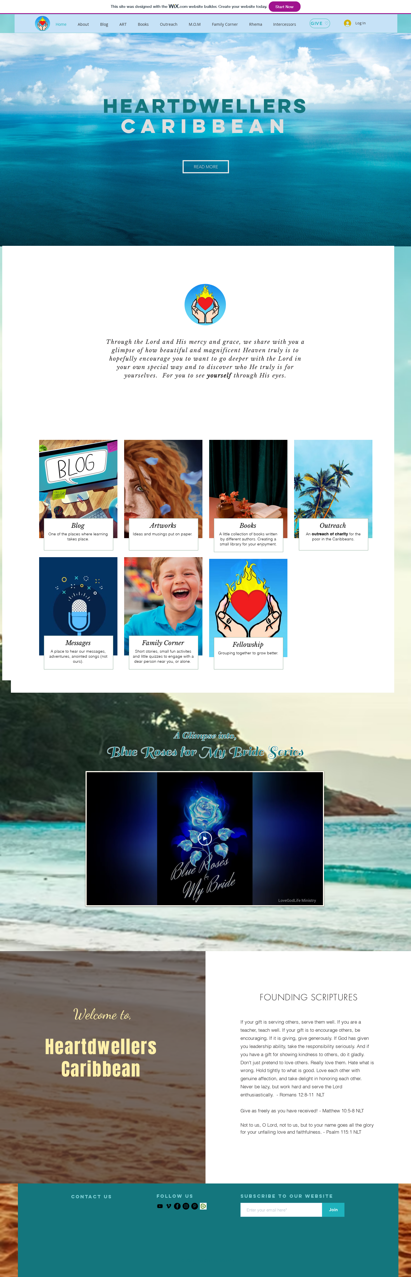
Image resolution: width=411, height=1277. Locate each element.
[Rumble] (203, 1206)
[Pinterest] (194, 1206)
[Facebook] (177, 1206)
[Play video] (205, 839)
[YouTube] (160, 1206)
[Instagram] (186, 1206)
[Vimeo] (168, 1206)
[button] (91, 1196)
